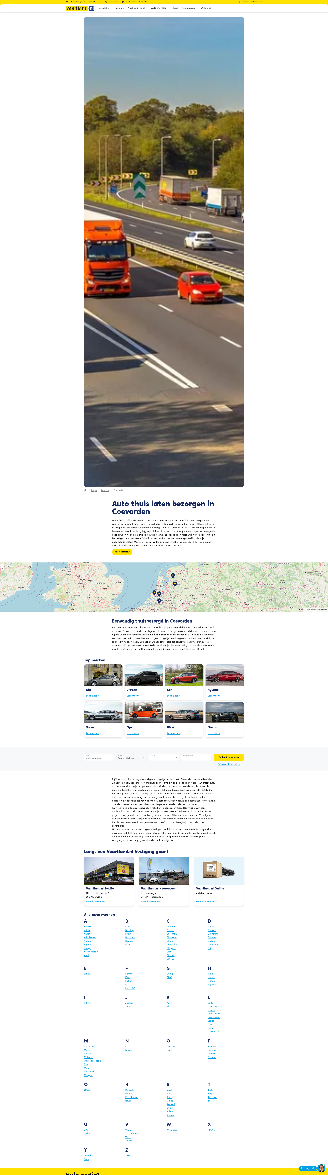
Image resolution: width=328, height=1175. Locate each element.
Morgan (88, 1075)
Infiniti (87, 1003)
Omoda (171, 1047)
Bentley (129, 930)
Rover (128, 1101)
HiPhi (210, 974)
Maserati (89, 1047)
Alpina (87, 941)
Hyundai (212, 985)
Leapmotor (214, 1017)
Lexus (211, 1021)
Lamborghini (215, 1007)
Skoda (170, 1101)
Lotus (211, 1025)
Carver (170, 930)
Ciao (169, 952)
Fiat (127, 977)
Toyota (211, 1094)
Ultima (87, 1134)
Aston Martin (91, 952)
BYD (127, 945)
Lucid (211, 1028)
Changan (172, 937)
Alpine (87, 945)
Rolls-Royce (131, 1097)
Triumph (212, 1097)
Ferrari (129, 974)
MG (86, 1064)
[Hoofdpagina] (85, 490)
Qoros (87, 1090)
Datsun (212, 937)
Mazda (87, 1054)
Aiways (88, 934)
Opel (169, 1050)
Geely (170, 974)
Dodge (211, 941)
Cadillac (171, 927)
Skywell (171, 1104)
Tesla (210, 1090)
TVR (210, 1101)
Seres (169, 1097)
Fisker (128, 981)
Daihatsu (213, 934)
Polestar (212, 1050)
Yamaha (88, 1156)
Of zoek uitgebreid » (229, 764)
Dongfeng (213, 945)
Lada (210, 1003)
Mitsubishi (89, 1072)
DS (209, 948)
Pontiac (212, 1054)
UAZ (86, 1130)
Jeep (127, 1007)
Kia (168, 1007)
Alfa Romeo (90, 937)
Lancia (211, 1010)
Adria (87, 930)
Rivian (128, 1094)
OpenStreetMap (312, 609)
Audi (86, 955)
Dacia (211, 927)
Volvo (128, 1137)
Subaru (170, 1112)
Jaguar (129, 1003)
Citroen (171, 955)
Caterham (172, 934)
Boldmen (130, 937)
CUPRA (170, 959)
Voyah (128, 1141)
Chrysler (171, 948)
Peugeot (212, 1047)
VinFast (129, 1130)
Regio (94, 490)
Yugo (86, 1159)
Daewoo (212, 930)
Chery (170, 941)
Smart (170, 1108)
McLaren (88, 1057)
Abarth (87, 927)
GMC (169, 977)
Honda (211, 977)
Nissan (128, 1050)
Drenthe (105, 490)
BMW (128, 934)
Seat (169, 1094)
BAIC (127, 927)
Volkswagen (131, 1134)
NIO (127, 1047)
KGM (169, 1003)
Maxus (87, 1050)
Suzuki (170, 1115)
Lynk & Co (213, 1032)
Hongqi (212, 981)
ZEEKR (128, 1156)
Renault (129, 1090)
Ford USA (130, 988)
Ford (127, 985)
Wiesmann (172, 1130)
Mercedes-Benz (92, 1061)
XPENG (211, 1130)
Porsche (212, 1057)
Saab (169, 1090)
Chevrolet (172, 945)
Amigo (87, 948)
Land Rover (214, 1014)
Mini (86, 1068)
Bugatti (129, 941)
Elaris (87, 974)
